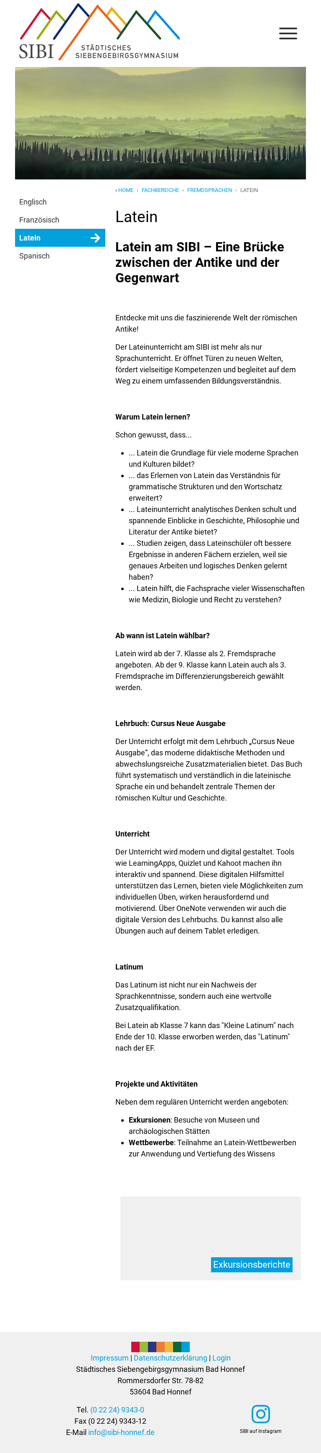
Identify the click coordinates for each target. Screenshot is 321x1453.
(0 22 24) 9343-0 (117, 1409)
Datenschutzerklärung (170, 1357)
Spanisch (34, 255)
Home (125, 190)
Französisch (39, 219)
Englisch (33, 201)
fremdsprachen (209, 190)
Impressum (110, 1357)
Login (221, 1357)
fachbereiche (160, 190)
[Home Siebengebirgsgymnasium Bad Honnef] (99, 12)
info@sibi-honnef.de (121, 1432)
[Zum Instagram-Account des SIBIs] (261, 1414)
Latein (30, 237)
